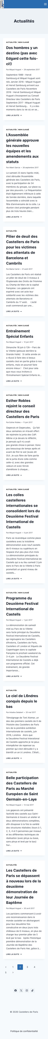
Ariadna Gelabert (16, 712)
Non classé (23, 42)
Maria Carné (14, 269)
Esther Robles (15, 422)
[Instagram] (27, 990)
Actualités (11, 42)
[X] (21, 990)
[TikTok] (32, 990)
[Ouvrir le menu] (45, 4)
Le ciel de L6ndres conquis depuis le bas (22, 701)
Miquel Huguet (15, 70)
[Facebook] (15, 990)
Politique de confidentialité (24, 1031)
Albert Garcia (14, 167)
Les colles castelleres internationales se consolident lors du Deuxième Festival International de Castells (23, 511)
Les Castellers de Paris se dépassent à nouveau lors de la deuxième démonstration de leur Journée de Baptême (23, 886)
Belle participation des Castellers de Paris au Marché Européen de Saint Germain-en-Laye (22, 788)
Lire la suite (14, 115)
